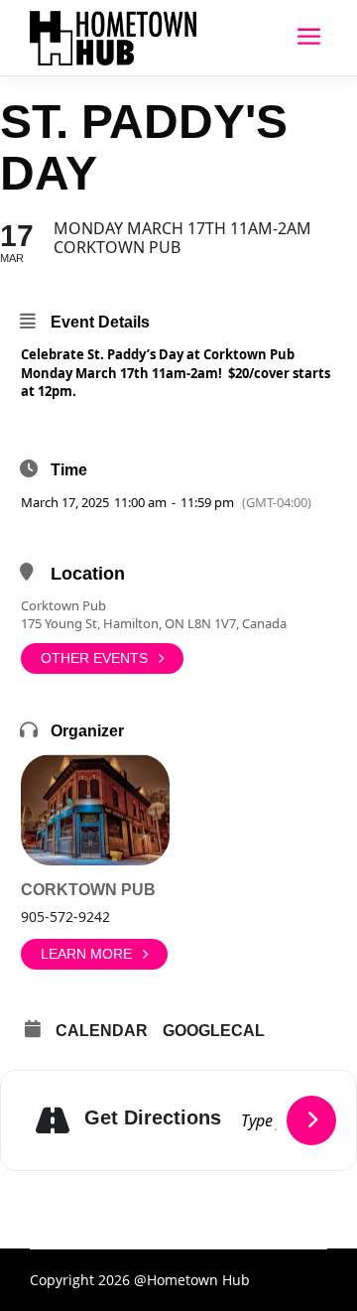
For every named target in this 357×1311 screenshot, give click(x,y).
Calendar (102, 1030)
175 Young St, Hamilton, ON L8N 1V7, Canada (154, 623)
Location (88, 574)
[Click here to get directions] (311, 1120)
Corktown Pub (63, 605)
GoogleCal (214, 1030)
